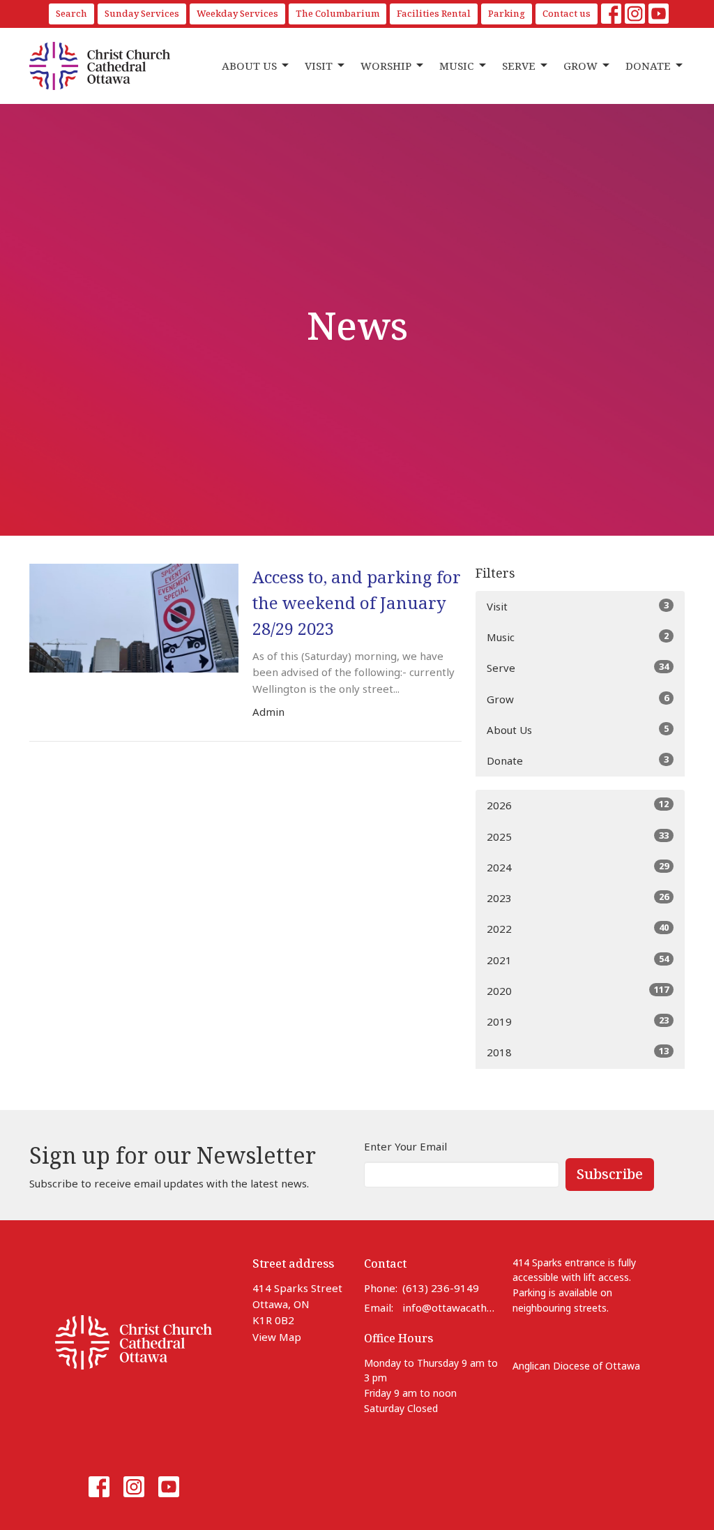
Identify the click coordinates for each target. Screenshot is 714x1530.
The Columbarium (337, 13)
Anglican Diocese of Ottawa (576, 1365)
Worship (385, 66)
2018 (578, 1051)
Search (71, 13)
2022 (578, 928)
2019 (578, 1021)
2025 (578, 836)
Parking (506, 13)
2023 (578, 897)
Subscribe (610, 1173)
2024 (578, 867)
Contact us (566, 13)
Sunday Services (142, 13)
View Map (276, 1337)
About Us (249, 66)
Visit (319, 66)
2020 (578, 990)
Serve (519, 66)
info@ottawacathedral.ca (450, 1307)
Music (456, 66)
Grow (580, 66)
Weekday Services (237, 13)
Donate (648, 66)
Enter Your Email (405, 1146)
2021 (578, 959)
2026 (578, 804)
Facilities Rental (434, 13)
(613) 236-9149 (440, 1288)
